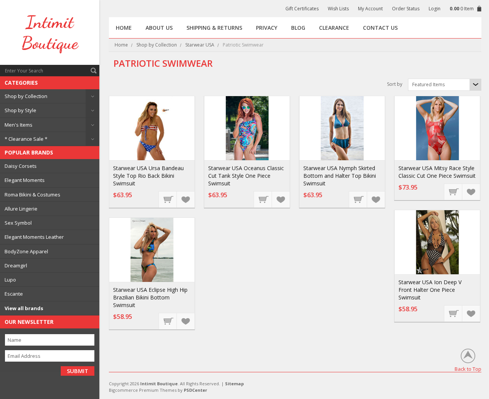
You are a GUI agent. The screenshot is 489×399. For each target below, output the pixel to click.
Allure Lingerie (21, 208)
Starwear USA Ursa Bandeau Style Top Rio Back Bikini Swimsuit (148, 175)
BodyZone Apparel (26, 251)
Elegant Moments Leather (34, 236)
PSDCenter (195, 390)
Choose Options (168, 199)
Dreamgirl (16, 265)
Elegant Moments (25, 180)
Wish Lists (338, 8)
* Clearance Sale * (26, 138)
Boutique (49, 32)
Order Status (405, 8)
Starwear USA (199, 45)
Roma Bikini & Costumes (32, 194)
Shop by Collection (26, 96)
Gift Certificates (302, 8)
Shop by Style (20, 110)
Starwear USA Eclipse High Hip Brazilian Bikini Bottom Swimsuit (150, 297)
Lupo (10, 279)
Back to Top (468, 368)
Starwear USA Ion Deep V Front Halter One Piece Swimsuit (429, 289)
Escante (14, 293)
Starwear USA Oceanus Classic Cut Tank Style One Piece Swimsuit (246, 175)
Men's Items (18, 124)
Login (434, 8)
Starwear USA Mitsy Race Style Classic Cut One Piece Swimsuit (437, 171)
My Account (370, 8)
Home (121, 45)
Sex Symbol (18, 222)
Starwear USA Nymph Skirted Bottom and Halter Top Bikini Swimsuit (339, 175)
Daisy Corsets (21, 165)
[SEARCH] (93, 70)
